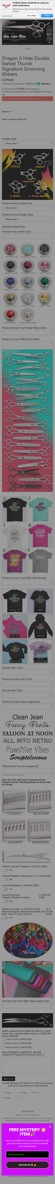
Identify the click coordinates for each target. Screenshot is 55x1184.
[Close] (50, 1126)
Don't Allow (31, 16)
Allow (47, 16)
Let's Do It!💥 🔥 (27, 1164)
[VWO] (12, 16)
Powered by (6, 16)
